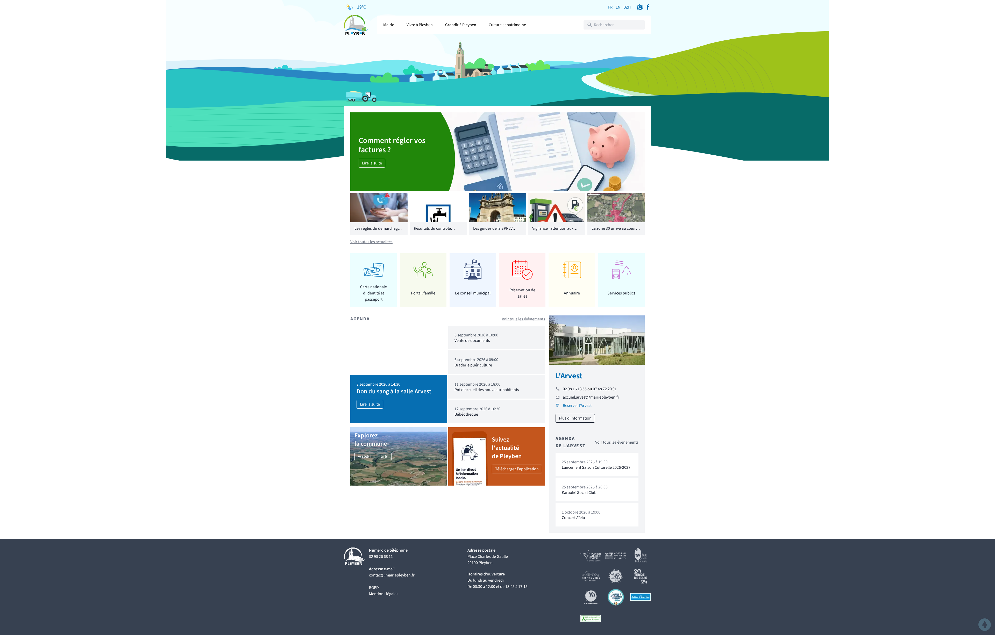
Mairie (388, 25)
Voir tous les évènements (523, 319)
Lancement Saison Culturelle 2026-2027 (596, 467)
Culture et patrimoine (507, 25)
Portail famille (423, 293)
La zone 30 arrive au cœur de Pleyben (614, 231)
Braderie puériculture (473, 365)
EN (618, 7)
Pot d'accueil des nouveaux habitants (486, 390)
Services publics (621, 293)
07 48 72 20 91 (605, 389)
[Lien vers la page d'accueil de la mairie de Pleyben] (356, 25)
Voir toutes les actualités (371, 242)
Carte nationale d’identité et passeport (373, 293)
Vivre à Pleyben (420, 25)
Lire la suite (372, 163)
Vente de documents (472, 340)
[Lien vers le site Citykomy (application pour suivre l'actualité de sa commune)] (640, 7)
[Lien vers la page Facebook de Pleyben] (648, 7)
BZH (627, 7)
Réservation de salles (522, 293)
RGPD (374, 587)
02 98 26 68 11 (381, 556)
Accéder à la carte (373, 456)
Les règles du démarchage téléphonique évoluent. (377, 231)
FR (610, 7)
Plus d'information (575, 418)
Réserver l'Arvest (577, 405)
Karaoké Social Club (579, 492)
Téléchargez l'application (517, 469)
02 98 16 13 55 (575, 389)
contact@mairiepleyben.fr (392, 575)
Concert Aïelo (573, 518)
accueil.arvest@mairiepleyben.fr (591, 397)
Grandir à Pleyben (460, 25)
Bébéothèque (466, 414)
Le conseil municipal (473, 293)
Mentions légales (383, 594)
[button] (984, 624)
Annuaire (572, 293)
